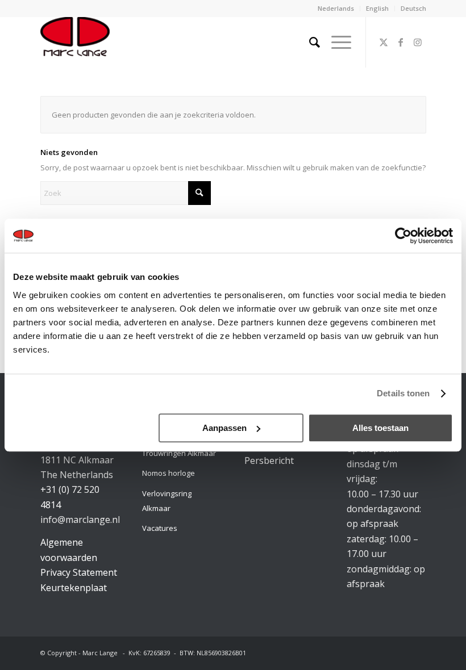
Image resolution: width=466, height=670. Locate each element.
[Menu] (335, 42)
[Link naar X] (383, 42)
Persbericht (269, 460)
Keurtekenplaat (73, 587)
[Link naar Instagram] (417, 42)
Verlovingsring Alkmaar (167, 500)
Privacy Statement (78, 572)
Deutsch (413, 8)
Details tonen (403, 393)
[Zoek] (309, 42)
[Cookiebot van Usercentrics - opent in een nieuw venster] (403, 235)
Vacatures (159, 528)
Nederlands (336, 8)
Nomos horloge (168, 473)
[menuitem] (336, 8)
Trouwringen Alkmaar (179, 453)
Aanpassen (224, 428)
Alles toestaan (380, 428)
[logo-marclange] (75, 42)
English (377, 8)
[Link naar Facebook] (400, 42)
